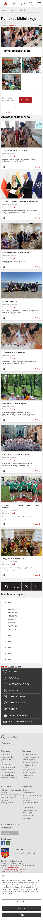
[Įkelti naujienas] (15, 3)
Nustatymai (21, 902)
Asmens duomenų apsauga (32, 795)
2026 (10, 603)
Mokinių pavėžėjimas (18, 703)
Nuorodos (26, 790)
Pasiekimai (13, 709)
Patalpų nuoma (28, 775)
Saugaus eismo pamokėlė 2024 (14, 150)
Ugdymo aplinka (7, 757)
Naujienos (13, 10)
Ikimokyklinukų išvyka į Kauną (14, 403)
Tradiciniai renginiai (8, 772)
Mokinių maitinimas (17, 697)
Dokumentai (14, 678)
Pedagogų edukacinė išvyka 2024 (15, 252)
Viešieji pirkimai (7, 803)
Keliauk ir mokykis (9, 301)
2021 (10, 660)
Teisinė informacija (29, 815)
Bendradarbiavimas (8, 775)
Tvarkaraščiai (11, 737)
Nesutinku (21, 908)
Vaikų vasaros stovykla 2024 (13, 352)
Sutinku (21, 915)
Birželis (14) (12, 613)
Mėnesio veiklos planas (19, 684)
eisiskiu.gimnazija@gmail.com (15, 870)
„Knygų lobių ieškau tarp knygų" (14, 559)
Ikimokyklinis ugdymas (30, 754)
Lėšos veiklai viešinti (9, 797)
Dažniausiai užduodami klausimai (30, 804)
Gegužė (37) (12, 616)
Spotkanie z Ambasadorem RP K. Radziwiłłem (20, 201)
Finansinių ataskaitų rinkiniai (11, 795)
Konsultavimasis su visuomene (29, 799)
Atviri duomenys (28, 818)
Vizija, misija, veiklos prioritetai (9, 761)
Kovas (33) (12, 623)
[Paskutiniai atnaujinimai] (23, 3)
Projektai (13, 672)
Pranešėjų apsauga (29, 807)
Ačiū (24, 100)
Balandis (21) (13, 619)
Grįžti (8, 112)
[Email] (8, 843)
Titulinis (4, 10)
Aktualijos (23, 10)
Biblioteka (13, 690)
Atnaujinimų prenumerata (20, 721)
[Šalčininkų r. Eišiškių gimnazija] (5, 3)
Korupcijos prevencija (30, 810)
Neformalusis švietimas (30, 762)
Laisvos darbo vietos (18, 715)
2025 (10, 636)
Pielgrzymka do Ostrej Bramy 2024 (16, 454)
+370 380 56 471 (13, 867)
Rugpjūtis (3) (13, 609)
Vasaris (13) (12, 626)
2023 (10, 648)
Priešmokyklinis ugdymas (31, 757)
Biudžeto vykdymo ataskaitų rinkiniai (11, 791)
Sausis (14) (12, 629)
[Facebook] (3, 843)
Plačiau (35, 167)
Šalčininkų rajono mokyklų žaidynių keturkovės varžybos (21, 506)
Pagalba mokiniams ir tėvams (30, 766)
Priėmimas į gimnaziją (9, 778)
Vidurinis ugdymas (29, 760)
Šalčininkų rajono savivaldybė (25, 853)
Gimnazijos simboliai (9, 767)
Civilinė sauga (27, 813)
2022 (10, 654)
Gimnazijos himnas (8, 770)
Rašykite (6, 833)
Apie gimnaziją (7, 754)
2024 (10, 642)
